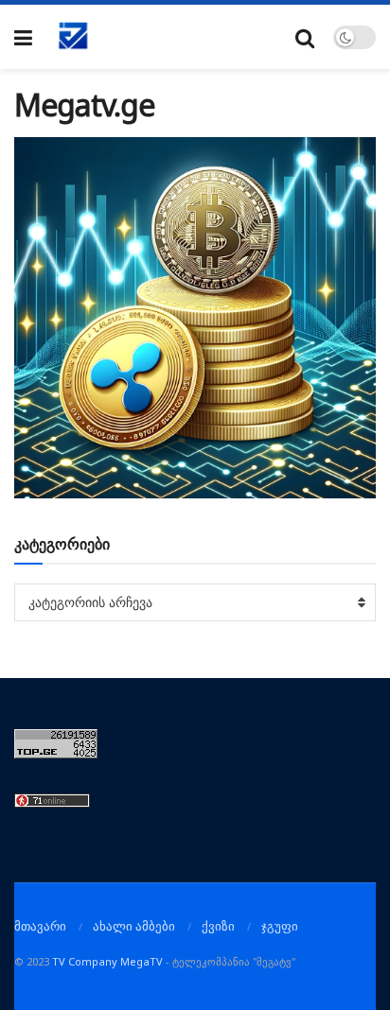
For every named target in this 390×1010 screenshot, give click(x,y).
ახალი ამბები (134, 925)
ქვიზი (218, 925)
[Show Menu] (23, 37)
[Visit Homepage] (74, 37)
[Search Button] (304, 37)
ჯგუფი (279, 925)
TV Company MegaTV (107, 961)
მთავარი (40, 925)
